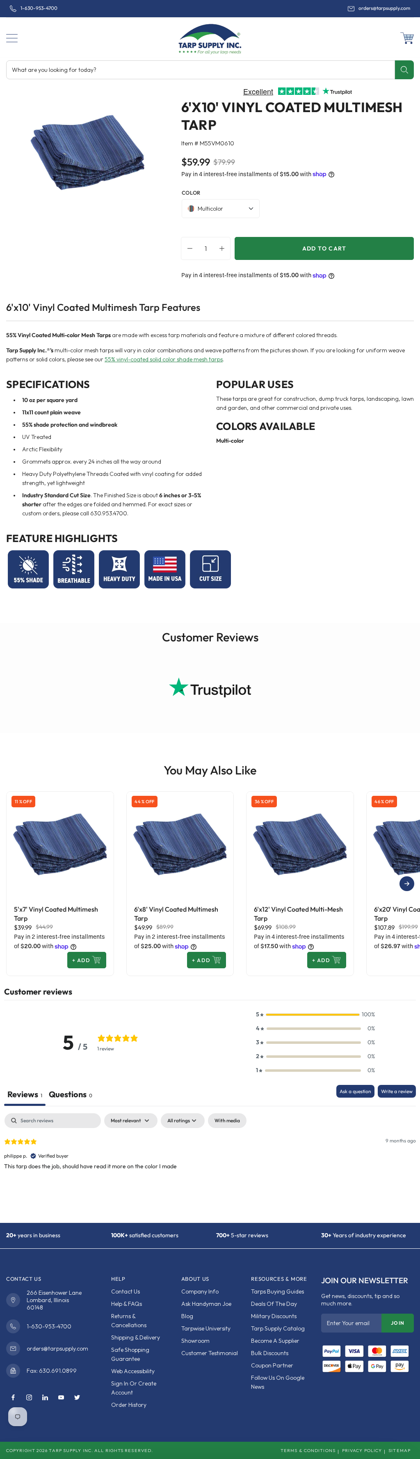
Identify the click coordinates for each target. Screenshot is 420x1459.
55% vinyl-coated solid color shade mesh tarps (164, 359)
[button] (12, 38)
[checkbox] (227, 1120)
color (191, 192)
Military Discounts (274, 1316)
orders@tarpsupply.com (384, 8)
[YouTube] (61, 1398)
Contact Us (125, 1291)
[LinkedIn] (45, 1398)
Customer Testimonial (209, 1353)
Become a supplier (275, 1340)
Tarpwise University (206, 1328)
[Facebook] (13, 1398)
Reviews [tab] (24, 1094)
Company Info (200, 1291)
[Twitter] (77, 1398)
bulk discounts (269, 1353)
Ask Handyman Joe (206, 1303)
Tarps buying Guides (277, 1291)
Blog (187, 1316)
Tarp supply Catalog (278, 1328)
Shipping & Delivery (135, 1337)
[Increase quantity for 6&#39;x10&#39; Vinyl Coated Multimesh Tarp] (224, 248)
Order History (128, 1404)
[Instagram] (29, 1398)
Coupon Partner (272, 1365)
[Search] (404, 69)
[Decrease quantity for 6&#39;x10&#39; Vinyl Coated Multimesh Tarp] (187, 248)
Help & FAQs (126, 1303)
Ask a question (355, 1091)
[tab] (71, 1095)
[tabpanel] (210, 1166)
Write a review (397, 1091)
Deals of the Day (274, 1303)
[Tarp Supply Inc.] (210, 37)
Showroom (195, 1340)
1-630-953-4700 (39, 8)
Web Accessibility (133, 1371)
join (397, 1323)
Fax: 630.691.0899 (52, 1370)
